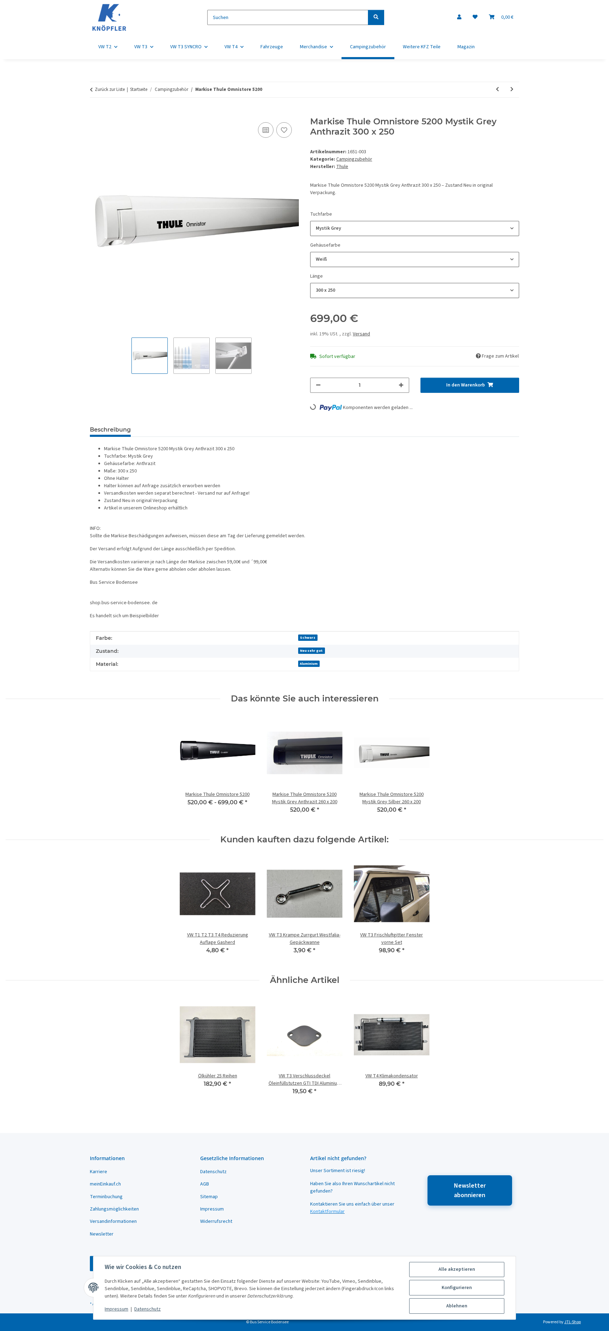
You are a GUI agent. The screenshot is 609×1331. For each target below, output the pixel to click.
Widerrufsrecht (216, 1221)
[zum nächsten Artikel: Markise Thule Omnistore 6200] (512, 89)
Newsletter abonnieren (470, 1190)
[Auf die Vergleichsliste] (265, 130)
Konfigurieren (457, 1287)
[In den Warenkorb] (95, 113)
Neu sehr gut (311, 650)
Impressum (116, 1309)
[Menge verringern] (318, 385)
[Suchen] (376, 17)
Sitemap (209, 1196)
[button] (459, 17)
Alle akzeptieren (456, 1269)
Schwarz (307, 637)
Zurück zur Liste (110, 89)
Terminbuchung (106, 1196)
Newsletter (101, 1234)
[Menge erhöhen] (401, 385)
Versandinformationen (113, 1221)
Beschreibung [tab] (110, 429)
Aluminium (309, 663)
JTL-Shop (572, 1322)
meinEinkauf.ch (105, 1184)
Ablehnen (456, 1306)
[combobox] (414, 228)
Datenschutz (147, 1309)
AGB (204, 1184)
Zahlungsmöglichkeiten (114, 1209)
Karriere (98, 1171)
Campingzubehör (354, 159)
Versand (361, 334)
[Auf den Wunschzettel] (284, 130)
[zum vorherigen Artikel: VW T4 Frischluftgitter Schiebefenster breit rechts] (497, 89)
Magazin (466, 46)
